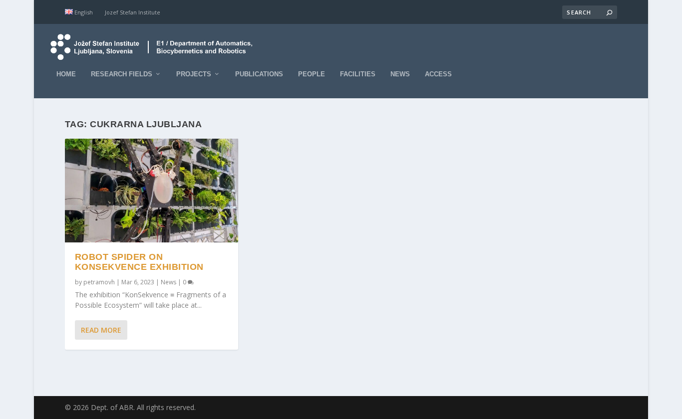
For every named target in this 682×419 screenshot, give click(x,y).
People (311, 74)
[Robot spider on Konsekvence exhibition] (151, 190)
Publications (259, 74)
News (400, 74)
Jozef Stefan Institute (132, 12)
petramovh (99, 282)
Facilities (357, 74)
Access (438, 74)
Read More (101, 330)
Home (66, 74)
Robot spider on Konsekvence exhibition (139, 262)
